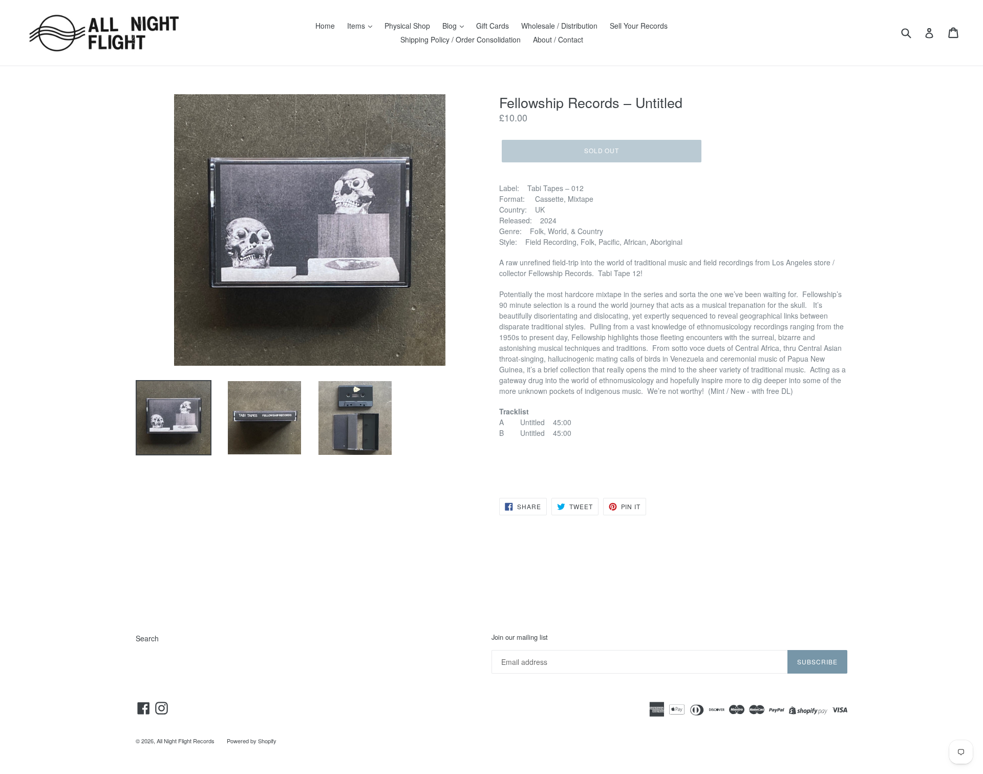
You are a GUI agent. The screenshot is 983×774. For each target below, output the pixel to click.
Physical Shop (407, 25)
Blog (450, 25)
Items (357, 25)
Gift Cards (492, 25)
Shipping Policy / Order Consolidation (460, 39)
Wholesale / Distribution (559, 25)
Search (147, 638)
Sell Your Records (639, 25)
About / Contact (558, 39)
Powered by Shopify (251, 741)
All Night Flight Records (186, 741)
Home (325, 25)
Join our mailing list (520, 637)
